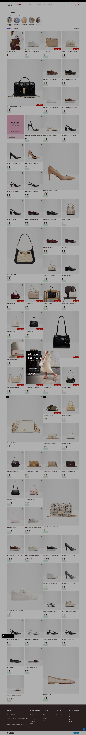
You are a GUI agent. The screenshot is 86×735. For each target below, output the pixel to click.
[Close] (59, 352)
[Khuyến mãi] (43, 367)
